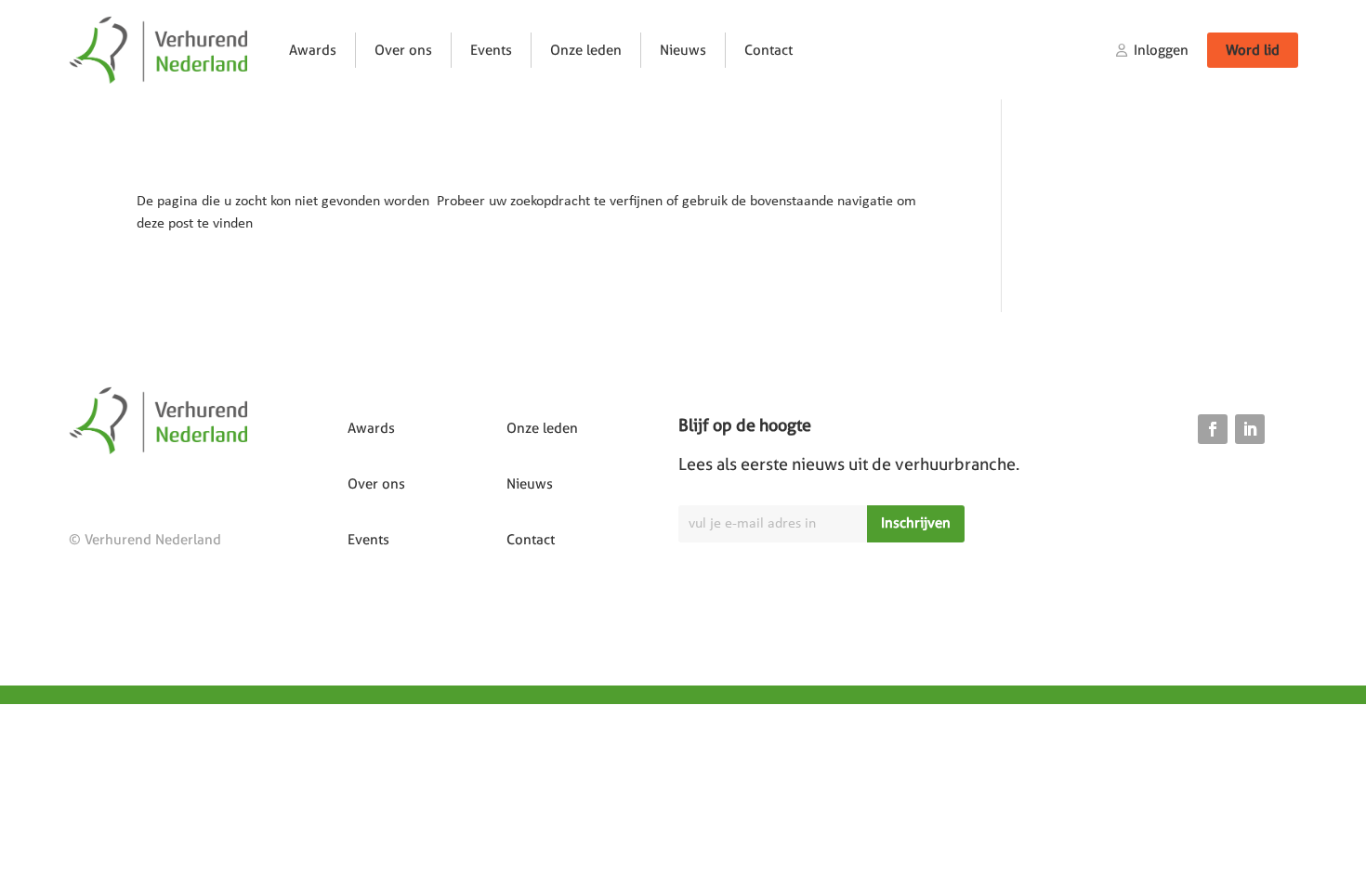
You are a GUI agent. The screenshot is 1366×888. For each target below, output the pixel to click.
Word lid (1253, 50)
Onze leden (586, 50)
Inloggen (1161, 50)
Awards (312, 50)
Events (491, 50)
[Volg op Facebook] (1213, 429)
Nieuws (683, 50)
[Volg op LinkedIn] (1250, 429)
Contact (768, 50)
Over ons (403, 50)
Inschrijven (916, 523)
